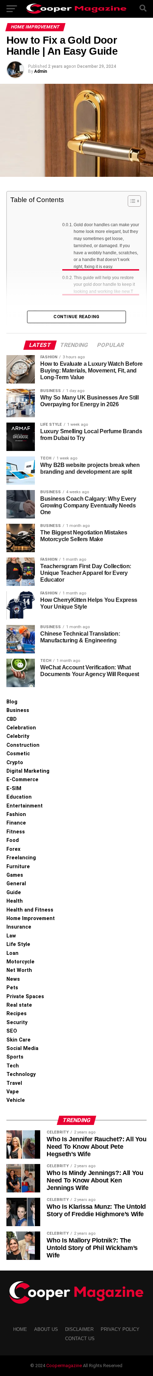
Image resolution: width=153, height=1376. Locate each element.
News (13, 979)
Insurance (18, 927)
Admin (40, 71)
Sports (14, 1057)
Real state (19, 1005)
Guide (13, 893)
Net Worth (19, 970)
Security (16, 1022)
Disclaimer (79, 1329)
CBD (11, 719)
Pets (12, 988)
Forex (13, 849)
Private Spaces (25, 997)
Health (14, 901)
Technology (21, 1074)
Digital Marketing (27, 771)
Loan (12, 953)
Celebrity (17, 736)
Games (14, 875)
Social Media (22, 1048)
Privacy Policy (120, 1329)
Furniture (18, 867)
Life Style (18, 944)
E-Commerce (22, 780)
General (16, 884)
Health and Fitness (29, 910)
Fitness (15, 832)
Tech (12, 1066)
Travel (14, 1083)
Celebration (21, 728)
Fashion (16, 814)
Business (17, 710)
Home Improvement (30, 918)
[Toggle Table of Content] (130, 201)
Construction (22, 745)
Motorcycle (20, 962)
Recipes (16, 1014)
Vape (12, 1092)
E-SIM (13, 788)
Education (19, 797)
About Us (46, 1329)
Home (20, 1329)
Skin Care (18, 1040)
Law (11, 936)
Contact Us (80, 1338)
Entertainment (24, 806)
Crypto (14, 763)
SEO (11, 1031)
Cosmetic (18, 754)
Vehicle (15, 1100)
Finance (16, 823)
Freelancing (21, 858)
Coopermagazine (64, 1365)
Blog (11, 702)
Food (12, 840)
